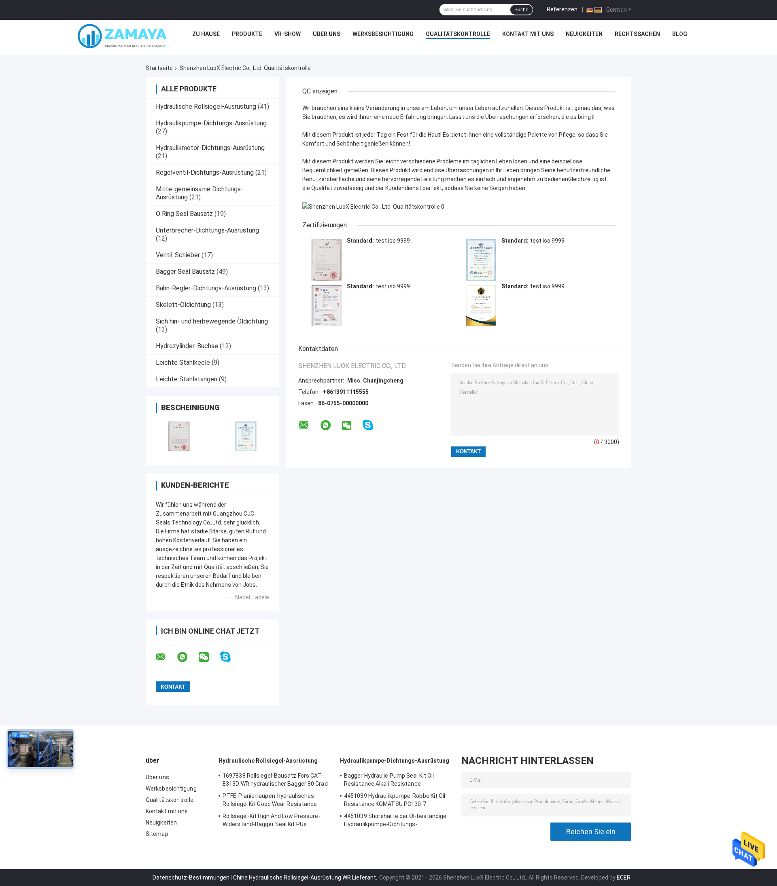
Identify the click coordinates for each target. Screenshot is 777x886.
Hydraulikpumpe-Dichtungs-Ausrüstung (211, 123)
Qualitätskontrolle (458, 34)
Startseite (159, 68)
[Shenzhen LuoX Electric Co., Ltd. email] (166, 657)
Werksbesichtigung (383, 34)
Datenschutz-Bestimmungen (191, 877)
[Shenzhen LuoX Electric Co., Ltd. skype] (230, 657)
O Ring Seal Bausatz (184, 214)
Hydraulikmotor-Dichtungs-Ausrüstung (210, 148)
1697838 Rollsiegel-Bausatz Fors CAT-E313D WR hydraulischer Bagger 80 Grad (275, 779)
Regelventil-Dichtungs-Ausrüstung (205, 172)
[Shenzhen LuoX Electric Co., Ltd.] (122, 36)
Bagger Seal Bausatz (185, 271)
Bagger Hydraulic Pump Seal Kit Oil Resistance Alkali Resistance (389, 779)
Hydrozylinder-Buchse (187, 346)
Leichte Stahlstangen (186, 379)
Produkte (247, 34)
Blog (679, 34)
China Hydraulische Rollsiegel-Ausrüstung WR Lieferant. (305, 877)
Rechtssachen (637, 34)
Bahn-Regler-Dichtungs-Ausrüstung (206, 288)
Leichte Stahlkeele (183, 362)
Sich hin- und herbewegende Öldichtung (212, 321)
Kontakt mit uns (528, 34)
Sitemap (157, 834)
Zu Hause (206, 34)
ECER (624, 877)
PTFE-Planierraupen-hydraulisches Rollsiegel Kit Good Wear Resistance (270, 800)
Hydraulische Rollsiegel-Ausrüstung (206, 106)
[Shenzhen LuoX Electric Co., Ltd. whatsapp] (187, 657)
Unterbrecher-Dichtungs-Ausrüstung (207, 230)
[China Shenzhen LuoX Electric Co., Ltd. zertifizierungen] (179, 436)
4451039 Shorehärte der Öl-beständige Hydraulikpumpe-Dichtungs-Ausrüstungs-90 (395, 821)
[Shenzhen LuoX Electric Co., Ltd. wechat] (209, 657)
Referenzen (562, 9)
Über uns (326, 34)
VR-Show (287, 34)
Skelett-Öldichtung (183, 305)
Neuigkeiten (584, 34)
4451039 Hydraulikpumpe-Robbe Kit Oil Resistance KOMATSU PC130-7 (395, 800)
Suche (521, 10)
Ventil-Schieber (178, 255)
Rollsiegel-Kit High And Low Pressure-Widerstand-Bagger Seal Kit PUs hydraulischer (272, 821)
